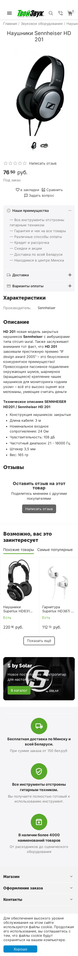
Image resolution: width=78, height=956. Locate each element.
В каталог (19, 690)
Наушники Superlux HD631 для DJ (16, 609)
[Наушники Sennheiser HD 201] (39, 92)
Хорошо (20, 949)
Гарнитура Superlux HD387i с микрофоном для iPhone (57, 609)
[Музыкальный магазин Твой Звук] (31, 13)
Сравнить (54, 190)
